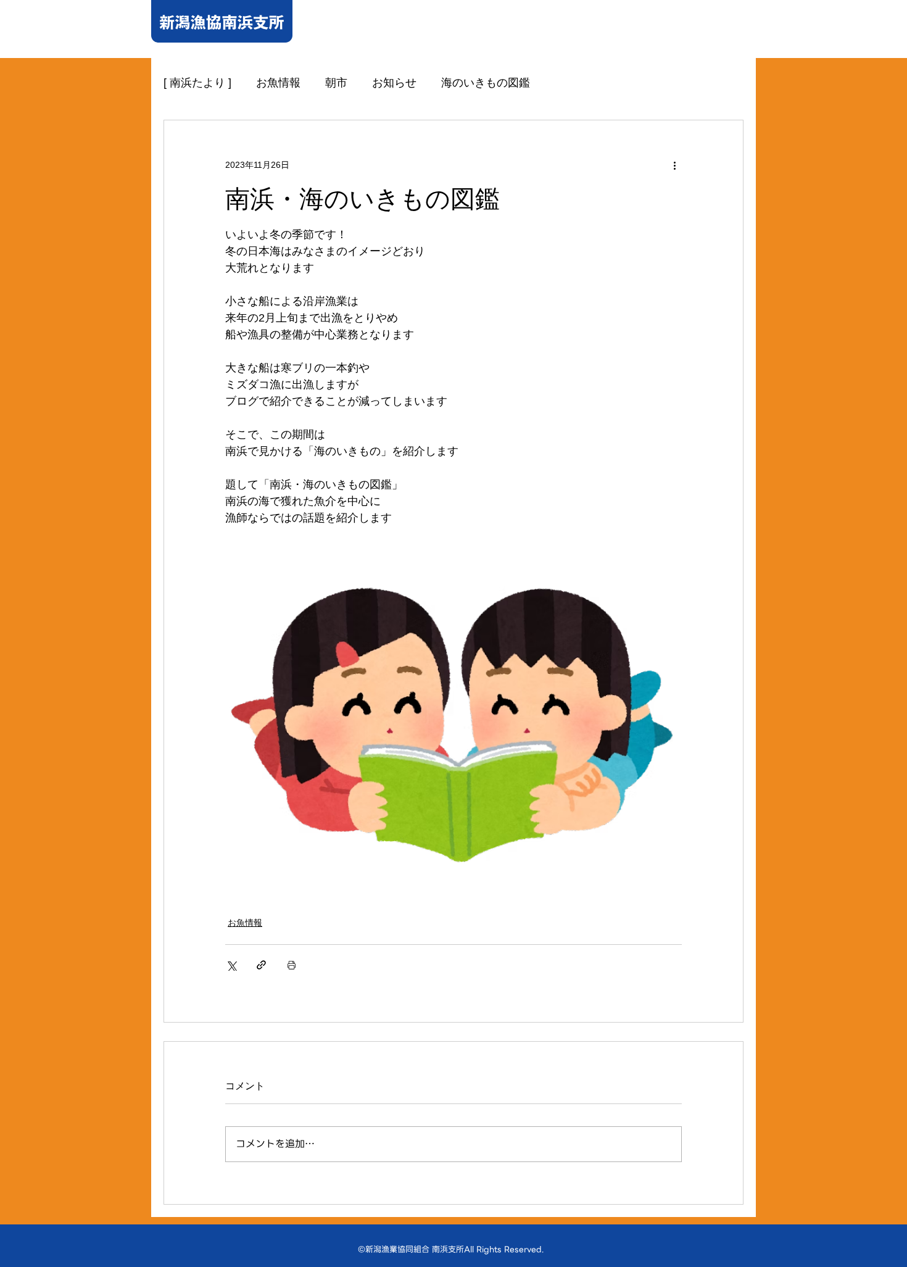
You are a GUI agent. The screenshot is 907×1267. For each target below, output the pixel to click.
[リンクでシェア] (261, 965)
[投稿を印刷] (291, 965)
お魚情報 (278, 83)
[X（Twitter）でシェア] (231, 965)
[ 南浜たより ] (197, 83)
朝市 (336, 83)
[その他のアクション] (674, 164)
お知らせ (394, 83)
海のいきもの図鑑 (485, 83)
